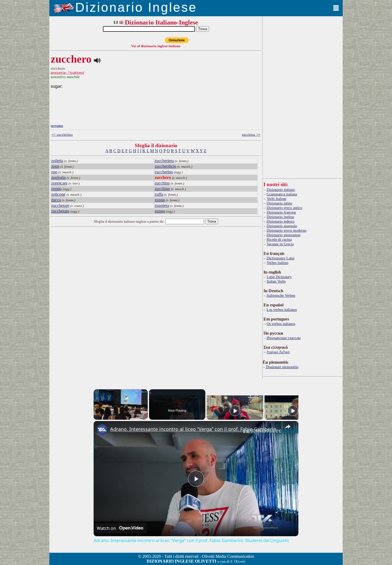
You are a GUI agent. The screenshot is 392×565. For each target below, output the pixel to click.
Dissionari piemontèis (282, 367)
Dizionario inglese (280, 217)
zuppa (160, 200)
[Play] (235, 410)
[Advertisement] (221, 86)
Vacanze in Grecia (280, 244)
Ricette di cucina (279, 239)
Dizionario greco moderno (286, 230)
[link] (102, 429)
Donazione (177, 40)
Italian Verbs (276, 281)
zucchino (162, 188)
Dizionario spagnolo (282, 226)
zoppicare (59, 183)
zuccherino (164, 172)
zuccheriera (164, 160)
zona (55, 166)
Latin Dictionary (279, 277)
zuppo (160, 211)
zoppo (56, 188)
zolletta (57, 160)
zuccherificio (165, 166)
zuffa (159, 194)
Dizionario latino (279, 203)
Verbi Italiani (276, 199)
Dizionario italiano (281, 189)
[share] (288, 426)
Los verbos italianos (282, 309)
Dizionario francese (281, 212)
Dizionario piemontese (284, 235)
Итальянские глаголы (284, 338)
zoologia (58, 177)
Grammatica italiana (282, 194)
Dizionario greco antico (284, 208)
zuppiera (162, 205)
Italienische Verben (281, 295)
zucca (56, 200)
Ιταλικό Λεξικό (278, 352)
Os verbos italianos (281, 324)
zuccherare (60, 205)
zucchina (162, 183)
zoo (54, 172)
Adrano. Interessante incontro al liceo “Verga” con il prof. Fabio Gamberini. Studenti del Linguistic (195, 429)
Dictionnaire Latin (280, 258)
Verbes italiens (277, 263)
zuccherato (60, 211)
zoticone (58, 194)
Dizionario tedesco (281, 221)
